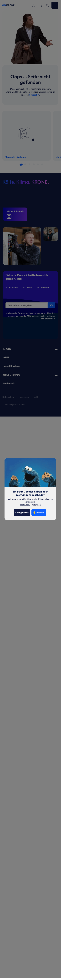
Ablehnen (36, 504)
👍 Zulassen (38, 512)
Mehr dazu (25, 504)
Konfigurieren (22, 512)
